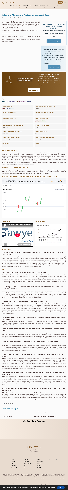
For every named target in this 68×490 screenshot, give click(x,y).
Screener (15, 7)
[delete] (15, 18)
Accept (61, 487)
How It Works (25, 5)
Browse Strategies (53, 41)
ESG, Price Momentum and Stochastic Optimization (15, 414)
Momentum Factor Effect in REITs (11, 412)
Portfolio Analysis (27, 7)
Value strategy (34, 22)
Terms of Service (40, 463)
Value (3, 36)
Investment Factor (7, 416)
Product (18, 5)
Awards (56, 5)
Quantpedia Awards (15, 467)
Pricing (12, 5)
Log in (64, 2)
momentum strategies (11, 36)
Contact (38, 459)
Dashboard (52, 7)
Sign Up (60, 2)
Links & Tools (40, 467)
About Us (26, 459)
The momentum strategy (7, 21)
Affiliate (38, 465)
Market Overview (44, 7)
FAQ (25, 465)
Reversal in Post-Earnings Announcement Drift (45, 412)
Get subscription (54, 67)
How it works (26, 461)
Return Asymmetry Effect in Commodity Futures (45, 416)
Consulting (49, 5)
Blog (36, 5)
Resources (42, 5)
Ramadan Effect (38, 414)
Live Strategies (36, 7)
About (31, 5)
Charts (20, 7)
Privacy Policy (40, 461)
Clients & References (28, 463)
